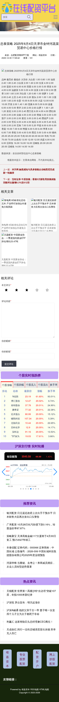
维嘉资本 (7, 659)
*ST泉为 (15, 436)
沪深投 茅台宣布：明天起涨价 (23, 602)
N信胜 (15, 396)
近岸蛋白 (15, 414)
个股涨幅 (7, 385)
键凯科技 (15, 418)
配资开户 (37, 659)
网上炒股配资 (52, 659)
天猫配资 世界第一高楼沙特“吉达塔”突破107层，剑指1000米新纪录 (31, 592)
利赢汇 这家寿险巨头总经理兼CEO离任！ (30, 621)
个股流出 (43, 384)
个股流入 (31, 384)
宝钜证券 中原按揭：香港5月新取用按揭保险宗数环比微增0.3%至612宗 (29, 181)
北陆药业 (15, 422)
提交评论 (9, 363)
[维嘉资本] (28, 8)
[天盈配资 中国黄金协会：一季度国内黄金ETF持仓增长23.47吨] (14, 245)
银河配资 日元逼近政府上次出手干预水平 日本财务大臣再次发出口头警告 (31, 514)
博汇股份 (15, 400)
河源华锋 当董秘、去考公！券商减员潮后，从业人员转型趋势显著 (31, 564)
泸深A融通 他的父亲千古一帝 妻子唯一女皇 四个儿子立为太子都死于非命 (31, 612)
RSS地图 (34, 689)
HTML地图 (44, 689)
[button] (4, 471)
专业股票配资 (22, 659)
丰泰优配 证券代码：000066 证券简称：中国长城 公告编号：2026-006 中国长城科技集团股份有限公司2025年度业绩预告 (31, 551)
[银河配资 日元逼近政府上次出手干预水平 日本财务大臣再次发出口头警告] (44, 211)
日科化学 (15, 427)
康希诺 (15, 409)
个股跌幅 (19, 384)
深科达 (15, 431)
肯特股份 (15, 405)
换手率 (53, 384)
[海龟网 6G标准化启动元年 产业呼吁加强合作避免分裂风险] (14, 211)
